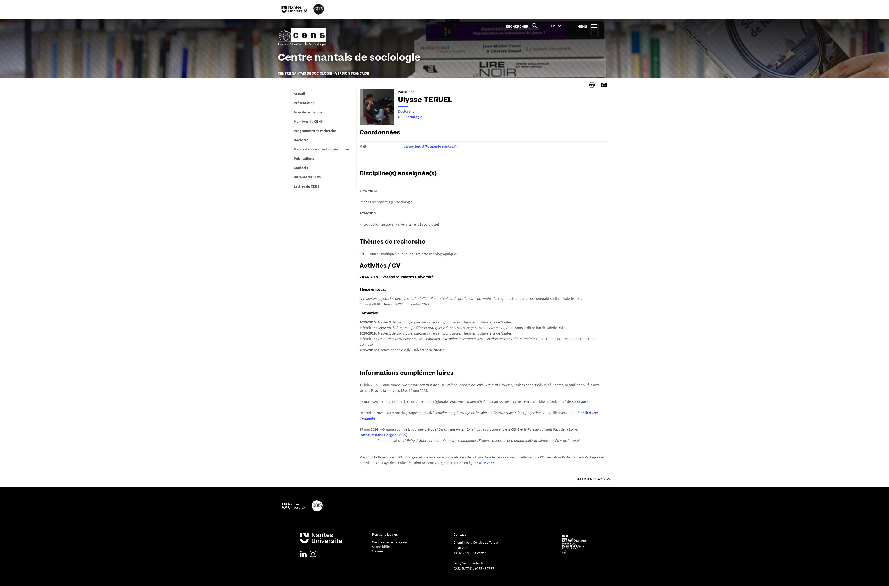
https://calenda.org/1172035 (383, 434)
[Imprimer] (592, 85)
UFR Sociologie (410, 116)
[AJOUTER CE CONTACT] (604, 85)
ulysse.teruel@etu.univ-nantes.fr (430, 146)
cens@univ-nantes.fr (468, 563)
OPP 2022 (486, 462)
